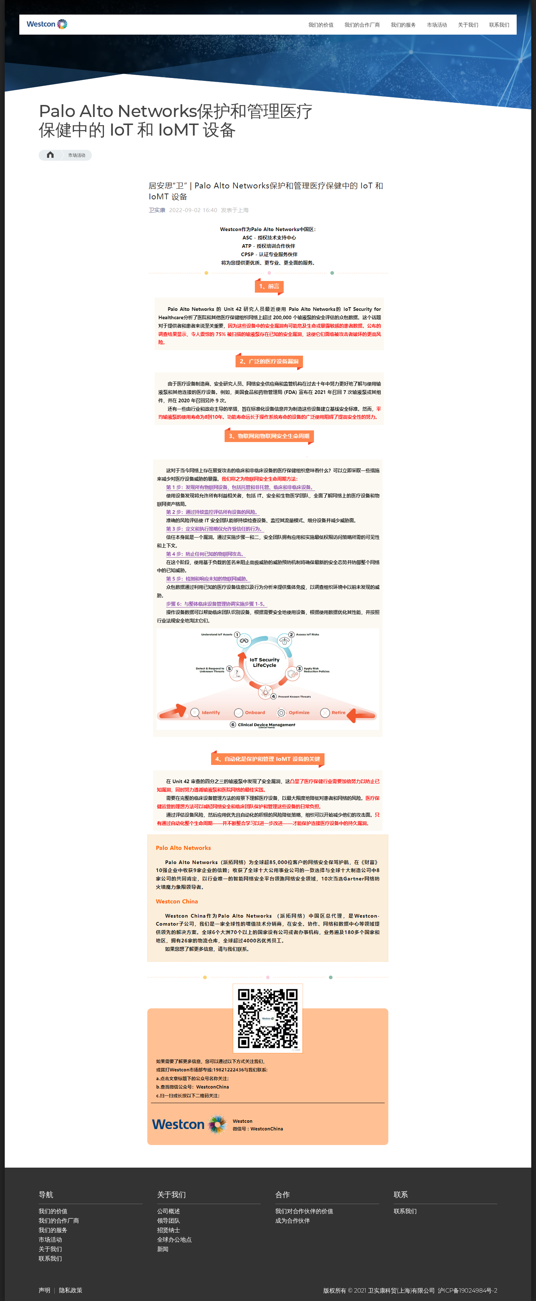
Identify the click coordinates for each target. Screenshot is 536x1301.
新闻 (163, 1249)
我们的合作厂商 (59, 1220)
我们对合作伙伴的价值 (304, 1211)
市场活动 (76, 155)
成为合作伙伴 (292, 1220)
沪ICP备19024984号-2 (467, 1290)
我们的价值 (53, 1211)
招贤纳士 (168, 1230)
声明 (44, 1290)
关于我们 (50, 1249)
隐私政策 (70, 1290)
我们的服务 (53, 1230)
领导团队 (168, 1220)
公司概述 (168, 1211)
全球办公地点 (174, 1239)
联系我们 (50, 1258)
